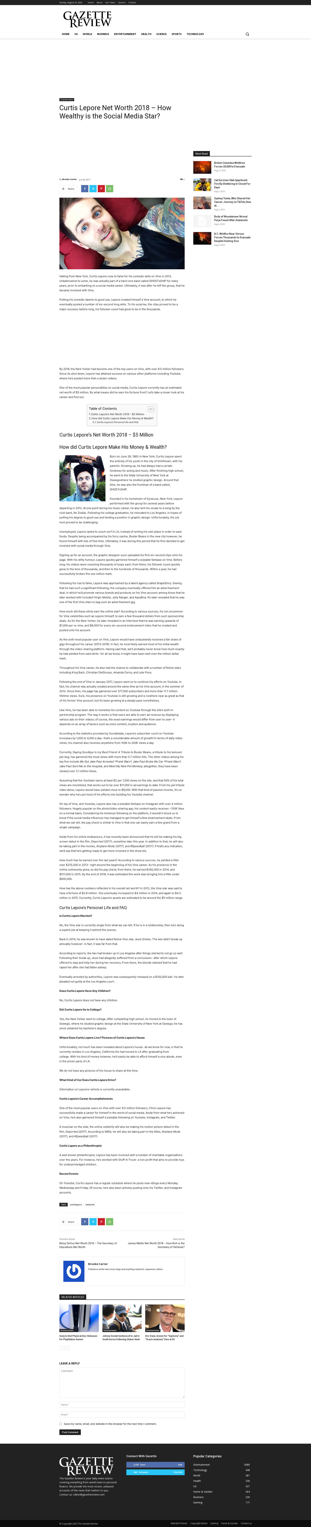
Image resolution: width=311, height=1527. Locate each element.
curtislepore (76, 1204)
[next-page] (67, 1348)
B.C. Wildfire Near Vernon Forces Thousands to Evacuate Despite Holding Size (232, 237)
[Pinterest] (101, 188)
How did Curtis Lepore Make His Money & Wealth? (122, 418)
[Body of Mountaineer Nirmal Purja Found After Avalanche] (202, 221)
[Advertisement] (155, 65)
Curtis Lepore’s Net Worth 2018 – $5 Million (117, 414)
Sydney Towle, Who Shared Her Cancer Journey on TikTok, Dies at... (232, 202)
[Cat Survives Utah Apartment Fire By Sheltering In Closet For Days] (202, 184)
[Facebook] (84, 188)
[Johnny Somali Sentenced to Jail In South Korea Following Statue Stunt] (122, 1318)
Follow (178, 1472)
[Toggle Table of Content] (149, 409)
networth (89, 1204)
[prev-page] (61, 1348)
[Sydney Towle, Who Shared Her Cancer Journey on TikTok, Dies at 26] (202, 203)
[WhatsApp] (109, 188)
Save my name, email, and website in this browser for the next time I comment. (110, 1423)
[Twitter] (93, 188)
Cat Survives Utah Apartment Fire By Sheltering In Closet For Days (232, 184)
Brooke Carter (69, 179)
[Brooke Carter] (73, 1271)
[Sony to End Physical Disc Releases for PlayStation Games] (79, 1318)
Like (180, 1464)
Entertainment (66, 99)
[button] (247, 34)
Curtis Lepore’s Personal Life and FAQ (117, 422)
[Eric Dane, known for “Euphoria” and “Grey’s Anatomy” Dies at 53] (165, 1318)
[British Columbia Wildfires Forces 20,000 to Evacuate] (202, 167)
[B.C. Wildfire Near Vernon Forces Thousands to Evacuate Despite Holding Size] (202, 238)
